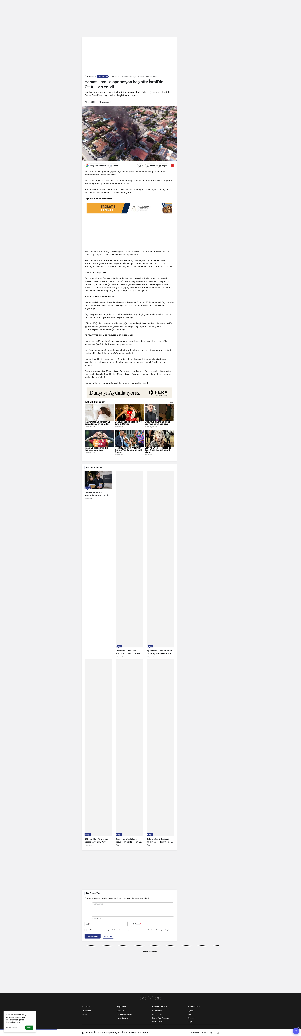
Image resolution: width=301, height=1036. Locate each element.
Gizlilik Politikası (11, 1027)
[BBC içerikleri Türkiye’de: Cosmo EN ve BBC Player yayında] (98, 752)
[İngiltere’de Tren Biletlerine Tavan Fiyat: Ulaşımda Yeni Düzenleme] (160, 564)
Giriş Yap (108, 936)
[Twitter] (150, 998)
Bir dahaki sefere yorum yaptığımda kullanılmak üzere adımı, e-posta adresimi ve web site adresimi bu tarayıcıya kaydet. (129, 930)
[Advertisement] (150, 18)
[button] (199, 1032)
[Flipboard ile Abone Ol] (113, 166)
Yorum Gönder (93, 936)
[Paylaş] (217, 1032)
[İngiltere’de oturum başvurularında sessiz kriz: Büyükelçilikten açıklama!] (98, 564)
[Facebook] (143, 998)
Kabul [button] (29, 1028)
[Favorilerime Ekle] (172, 166)
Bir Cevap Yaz (93, 893)
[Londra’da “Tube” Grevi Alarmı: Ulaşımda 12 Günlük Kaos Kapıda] (129, 564)
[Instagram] (158, 998)
